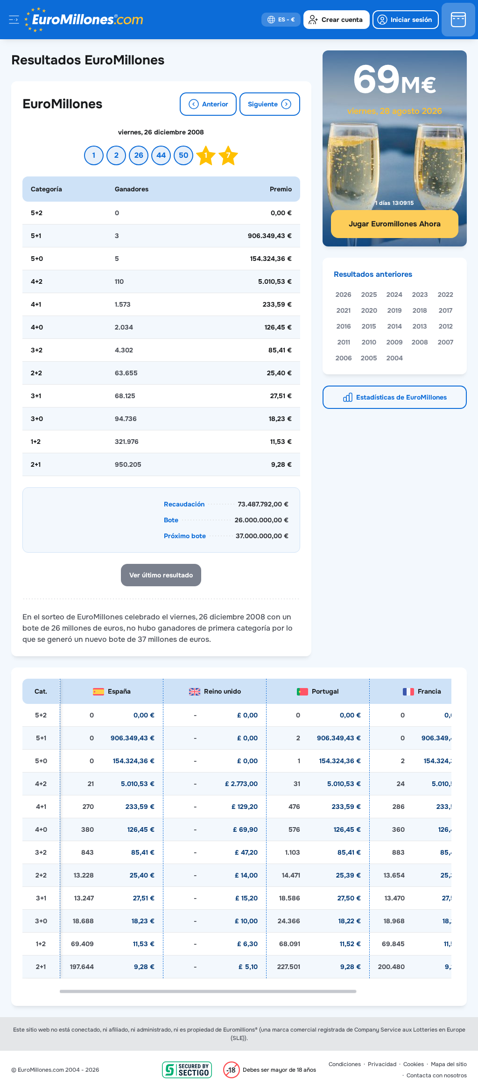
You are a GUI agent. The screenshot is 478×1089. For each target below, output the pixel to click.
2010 (369, 342)
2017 (445, 310)
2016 (344, 326)
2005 (369, 358)
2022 (445, 294)
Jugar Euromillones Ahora (395, 224)
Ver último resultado (161, 575)
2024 (394, 294)
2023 (420, 294)
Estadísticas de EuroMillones (401, 397)
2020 (369, 310)
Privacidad (382, 1064)
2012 (446, 326)
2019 (394, 310)
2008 (420, 342)
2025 (369, 294)
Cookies (413, 1064)
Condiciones (345, 1064)
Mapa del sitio (449, 1064)
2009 (395, 342)
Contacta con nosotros (437, 1075)
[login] (406, 19)
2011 (343, 342)
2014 (394, 326)
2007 (445, 342)
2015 (369, 326)
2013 (420, 326)
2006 (344, 358)
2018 (420, 310)
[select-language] (281, 20)
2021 (344, 310)
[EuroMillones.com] (83, 19)
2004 (395, 358)
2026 (343, 294)
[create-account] (336, 19)
